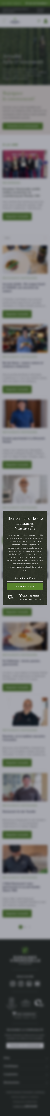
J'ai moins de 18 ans (25, 578)
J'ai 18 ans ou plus (25, 586)
